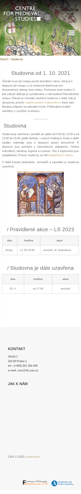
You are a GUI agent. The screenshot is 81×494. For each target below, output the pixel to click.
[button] (71, 32)
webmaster (33, 456)
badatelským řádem (60, 155)
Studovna (17, 59)
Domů (4, 59)
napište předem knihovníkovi (42, 102)
